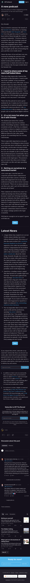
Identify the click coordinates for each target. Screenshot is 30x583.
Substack (8, 580)
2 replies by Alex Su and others (13, 479)
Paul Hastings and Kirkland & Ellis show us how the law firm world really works (11, 544)
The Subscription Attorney (10, 459)
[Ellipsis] (28, 459)
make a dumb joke (9, 254)
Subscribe (21, 2)
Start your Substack (11, 576)
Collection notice (23, 572)
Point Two (15, 376)
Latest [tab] (6, 514)
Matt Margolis (15, 32)
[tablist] (7, 445)
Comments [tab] (4, 445)
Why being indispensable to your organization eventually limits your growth (10, 531)
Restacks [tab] (11, 445)
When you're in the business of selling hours (10, 540)
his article (12, 312)
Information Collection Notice (16, 423)
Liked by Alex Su (9, 460)
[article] (15, 521)
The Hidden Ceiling (7, 529)
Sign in (27, 2)
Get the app (22, 576)
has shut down (17, 277)
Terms (16, 572)
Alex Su (6, 14)
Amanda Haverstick (9, 484)
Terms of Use (22, 421)
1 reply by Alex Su (10, 500)
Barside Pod (7, 30)
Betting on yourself (7, 518)
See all (4, 552)
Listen (26, 15)
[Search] (27, 514)
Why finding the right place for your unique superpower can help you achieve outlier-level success (11, 520)
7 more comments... (6, 506)
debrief (17, 378)
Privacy (12, 572)
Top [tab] (3, 514)
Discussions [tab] (12, 514)
